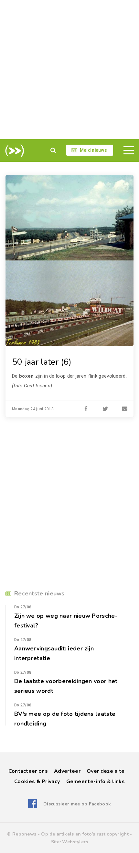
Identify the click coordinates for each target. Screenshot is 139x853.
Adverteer (67, 771)
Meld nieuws (93, 150)
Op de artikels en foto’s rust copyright (85, 834)
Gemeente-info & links (95, 781)
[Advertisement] (69, 69)
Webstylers (75, 842)
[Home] (13, 151)
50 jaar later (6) (41, 362)
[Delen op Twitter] (105, 409)
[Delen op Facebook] (86, 409)
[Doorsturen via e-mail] (125, 409)
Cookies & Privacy (37, 781)
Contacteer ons (28, 771)
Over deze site (105, 771)
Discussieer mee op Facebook (77, 804)
